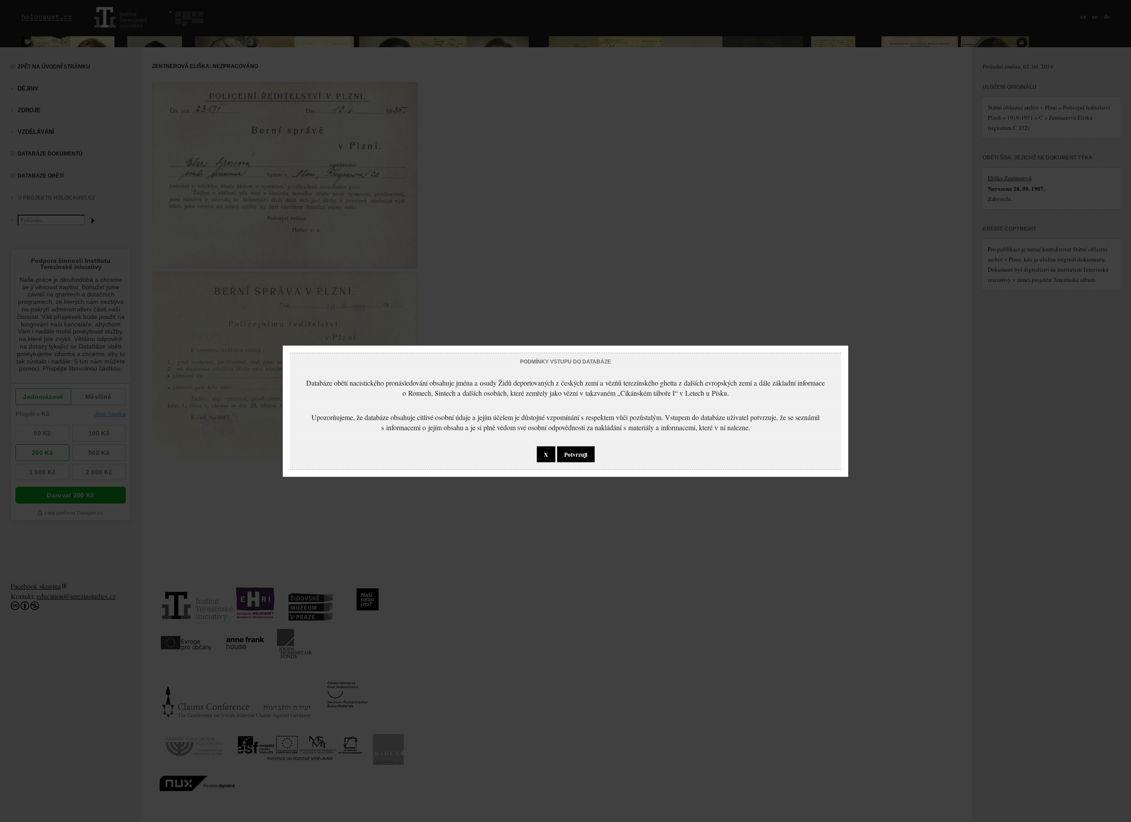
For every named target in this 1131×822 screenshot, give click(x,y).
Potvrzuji (576, 454)
